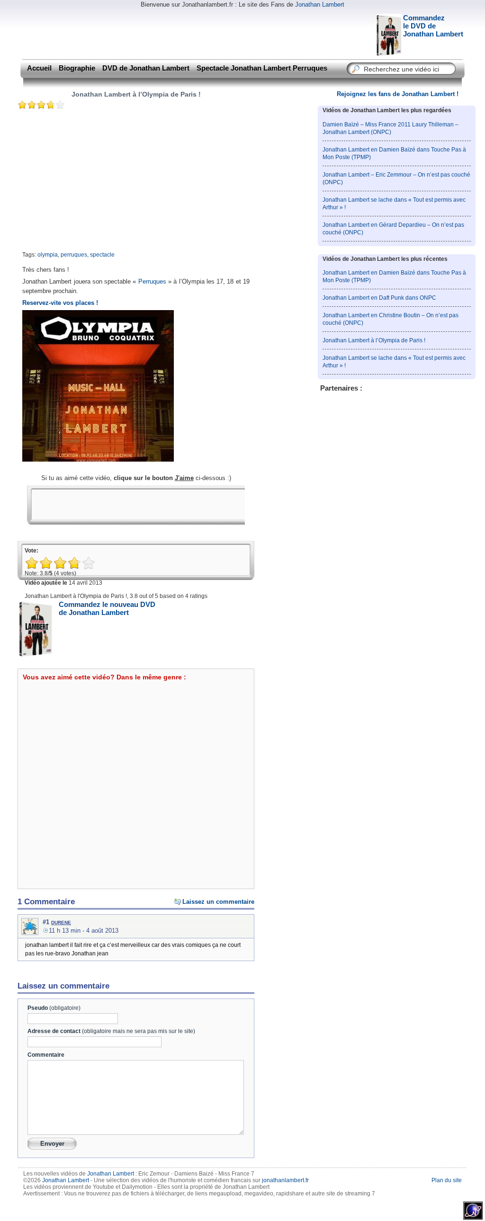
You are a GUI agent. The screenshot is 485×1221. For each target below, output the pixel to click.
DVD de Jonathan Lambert (145, 68)
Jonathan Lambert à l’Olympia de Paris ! (136, 94)
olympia (47, 254)
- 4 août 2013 (83, 930)
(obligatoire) (54, 1008)
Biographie (77, 68)
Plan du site (446, 1180)
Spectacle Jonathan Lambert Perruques (262, 68)
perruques (74, 254)
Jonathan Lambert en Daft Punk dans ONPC (379, 297)
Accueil (39, 68)
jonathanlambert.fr (285, 1180)
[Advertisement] (192, 33)
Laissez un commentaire (218, 901)
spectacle (102, 254)
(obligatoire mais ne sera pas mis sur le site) (111, 1031)
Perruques (152, 281)
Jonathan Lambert (319, 4)
